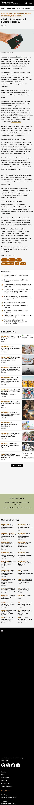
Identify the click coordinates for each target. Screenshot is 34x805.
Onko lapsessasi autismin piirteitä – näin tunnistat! (16, 280)
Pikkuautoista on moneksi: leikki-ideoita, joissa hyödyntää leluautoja (17, 316)
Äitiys (3, 14)
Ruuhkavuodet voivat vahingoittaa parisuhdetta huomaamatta (18, 285)
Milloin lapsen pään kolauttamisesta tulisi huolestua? (16, 306)
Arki (7, 14)
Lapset (21, 14)
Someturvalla (5, 218)
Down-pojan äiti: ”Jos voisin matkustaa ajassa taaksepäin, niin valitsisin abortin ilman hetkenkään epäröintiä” (17, 291)
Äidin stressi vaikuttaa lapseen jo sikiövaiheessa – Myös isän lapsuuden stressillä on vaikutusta (15, 321)
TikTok (23, 263)
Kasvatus (16, 14)
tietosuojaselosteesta (26, 507)
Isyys (10, 14)
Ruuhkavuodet (11, 8)
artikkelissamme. (16, 122)
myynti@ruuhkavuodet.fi (8, 803)
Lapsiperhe (28, 8)
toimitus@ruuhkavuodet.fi (8, 797)
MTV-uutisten (19, 57)
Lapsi (19, 260)
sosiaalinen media (7, 263)
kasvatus (12, 260)
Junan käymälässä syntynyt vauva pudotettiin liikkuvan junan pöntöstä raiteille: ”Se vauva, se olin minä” (18, 297)
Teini (12, 16)
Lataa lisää (17, 465)
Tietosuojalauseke (6, 786)
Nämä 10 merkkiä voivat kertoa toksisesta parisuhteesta (16, 276)
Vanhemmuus (20, 8)
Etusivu (3, 8)
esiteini (4, 260)
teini (17, 263)
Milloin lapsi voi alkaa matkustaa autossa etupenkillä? (16, 311)
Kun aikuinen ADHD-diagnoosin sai (14, 302)
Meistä (3, 774)
